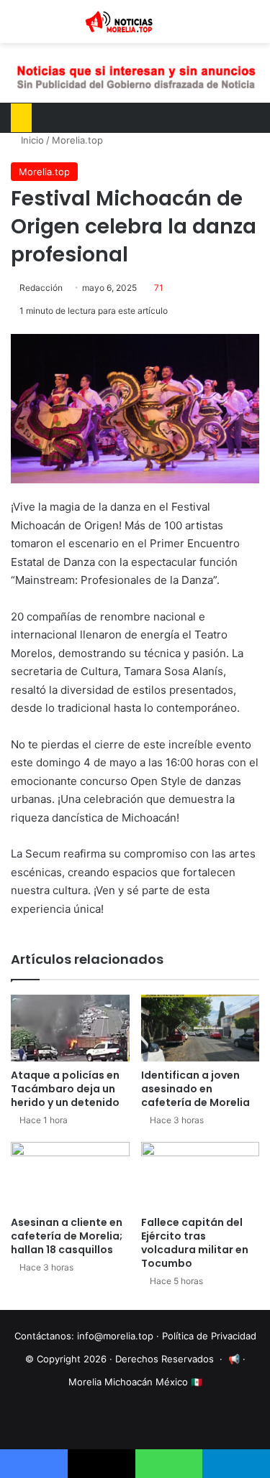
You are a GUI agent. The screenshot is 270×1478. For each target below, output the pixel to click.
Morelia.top (77, 140)
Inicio (31, 140)
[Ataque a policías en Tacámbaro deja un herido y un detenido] (70, 1028)
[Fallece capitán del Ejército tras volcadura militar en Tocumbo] (200, 1175)
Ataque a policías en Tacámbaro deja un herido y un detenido (65, 1089)
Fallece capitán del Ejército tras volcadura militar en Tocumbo (194, 1242)
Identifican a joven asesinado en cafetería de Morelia (195, 1089)
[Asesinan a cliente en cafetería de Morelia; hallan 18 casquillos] (70, 1175)
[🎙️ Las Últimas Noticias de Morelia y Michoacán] (135, 21)
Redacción (41, 287)
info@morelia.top (115, 1336)
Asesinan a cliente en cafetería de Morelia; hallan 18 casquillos (66, 1236)
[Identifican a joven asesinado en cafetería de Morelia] (200, 1028)
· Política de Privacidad (206, 1336)
